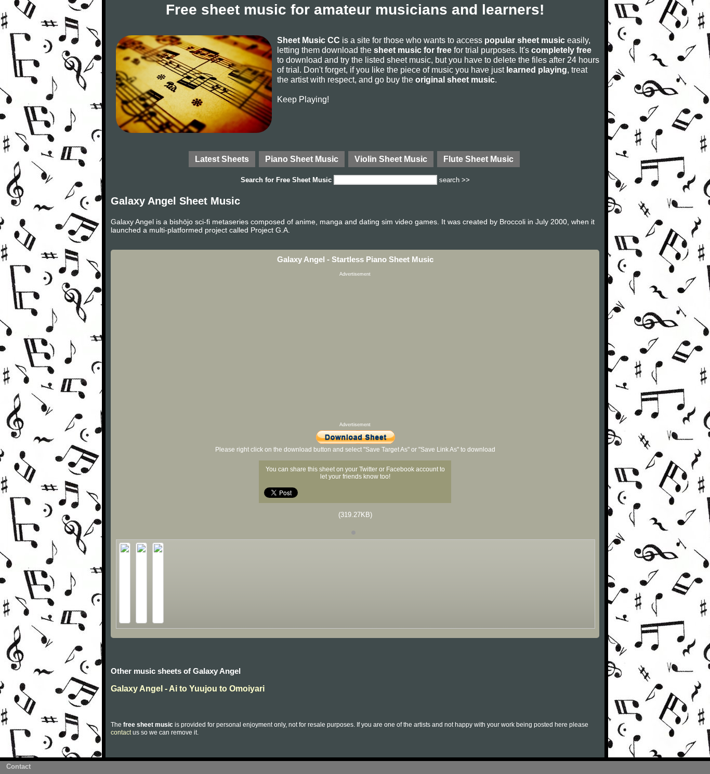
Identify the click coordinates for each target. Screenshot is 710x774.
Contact (18, 766)
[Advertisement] (355, 349)
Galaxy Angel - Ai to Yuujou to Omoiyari (188, 688)
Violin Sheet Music (390, 159)
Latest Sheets (222, 159)
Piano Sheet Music (301, 159)
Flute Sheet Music (478, 159)
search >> (454, 180)
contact (121, 732)
